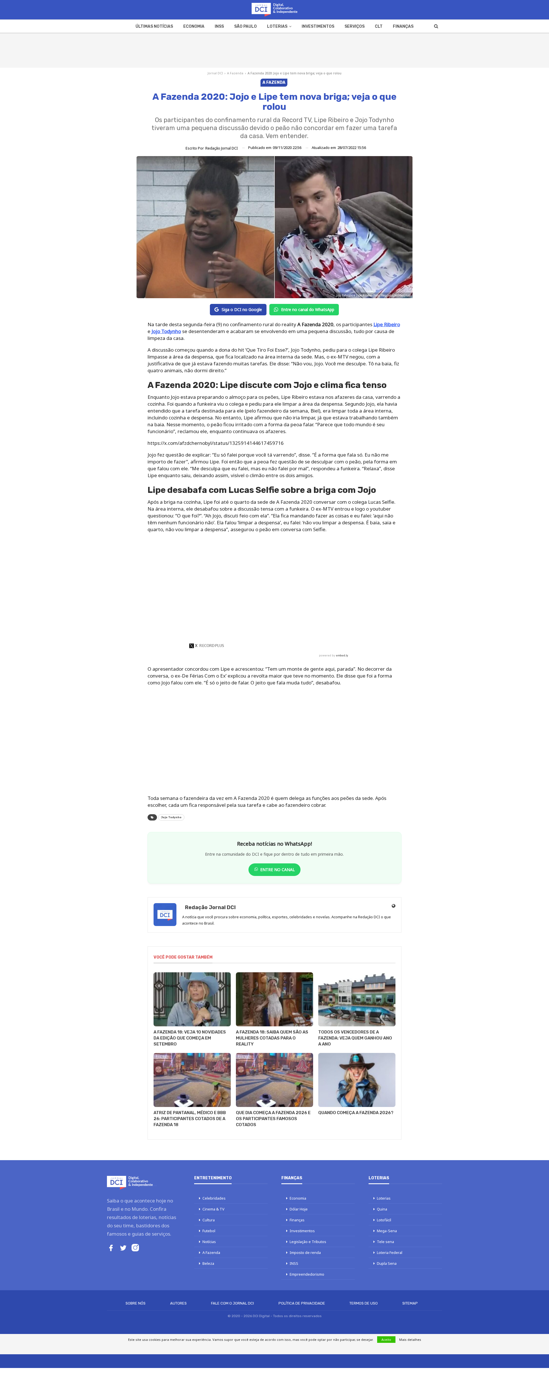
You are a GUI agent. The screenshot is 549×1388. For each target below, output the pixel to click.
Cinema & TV (213, 1209)
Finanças (403, 26)
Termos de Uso (363, 1303)
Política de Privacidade (302, 1303)
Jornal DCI (215, 73)
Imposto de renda (305, 1252)
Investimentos (318, 26)
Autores (178, 1303)
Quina (382, 1209)
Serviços (355, 26)
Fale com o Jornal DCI (232, 1303)
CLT (379, 26)
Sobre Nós (136, 1303)
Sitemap (410, 1303)
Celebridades (214, 1198)
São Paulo (245, 26)
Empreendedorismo (307, 1274)
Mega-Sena (387, 1230)
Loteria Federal (389, 1252)
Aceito (386, 1339)
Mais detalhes (410, 1339)
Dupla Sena (387, 1263)
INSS (219, 26)
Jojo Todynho (171, 817)
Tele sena (385, 1241)
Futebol (208, 1230)
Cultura (208, 1219)
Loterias (277, 26)
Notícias (209, 1241)
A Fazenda (235, 73)
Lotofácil (384, 1219)
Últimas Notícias (154, 26)
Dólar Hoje (299, 1209)
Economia (193, 26)
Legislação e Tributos (308, 1241)
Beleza (208, 1263)
